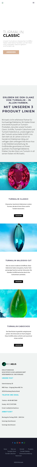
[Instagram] (17, 442)
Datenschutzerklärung (25, 453)
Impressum (18, 455)
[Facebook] (12, 442)
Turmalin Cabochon (10, 453)
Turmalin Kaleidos (25, 451)
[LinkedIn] (15, 442)
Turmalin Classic (11, 451)
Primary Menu (33, 2)
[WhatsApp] (24, 442)
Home (5, 449)
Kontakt (22, 449)
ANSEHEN (18, 215)
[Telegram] (22, 442)
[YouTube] (19, 442)
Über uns (13, 449)
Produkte (30, 449)
